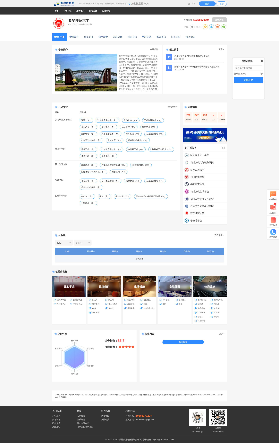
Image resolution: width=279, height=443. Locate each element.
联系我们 (81, 419)
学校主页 (59, 37)
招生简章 (103, 37)
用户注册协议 (83, 423)
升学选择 (56, 416)
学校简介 (74, 37)
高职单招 (56, 427)
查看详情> (154, 49)
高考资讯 (56, 419)
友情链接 (105, 419)
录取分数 (117, 37)
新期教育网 (64, 3)
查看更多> (172, 107)
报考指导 (190, 37)
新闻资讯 (161, 37)
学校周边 (146, 37)
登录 (222, 4)
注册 (207, 4)
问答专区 (175, 37)
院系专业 (88, 37)
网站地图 (105, 416)
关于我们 (81, 416)
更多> (221, 49)
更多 (223, 148)
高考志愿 (56, 423)
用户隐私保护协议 (85, 427)
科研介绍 (132, 37)
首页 (57, 11)
